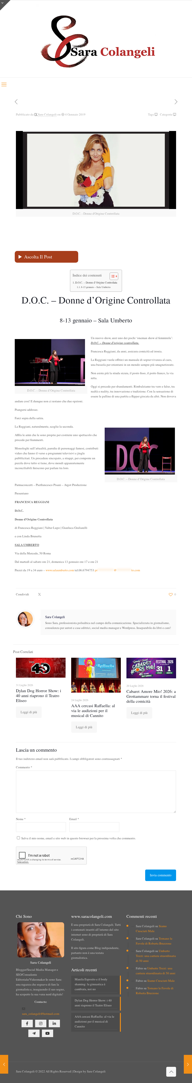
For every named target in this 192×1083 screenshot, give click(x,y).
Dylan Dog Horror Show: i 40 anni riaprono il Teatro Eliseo (38, 695)
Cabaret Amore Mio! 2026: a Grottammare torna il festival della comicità (151, 696)
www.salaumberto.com (60, 570)
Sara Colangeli (47, 114)
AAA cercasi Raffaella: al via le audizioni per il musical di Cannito (93, 710)
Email (74, 819)
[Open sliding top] (5, 5)
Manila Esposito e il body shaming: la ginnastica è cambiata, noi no (91, 984)
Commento (24, 767)
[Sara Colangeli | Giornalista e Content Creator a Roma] (96, 38)
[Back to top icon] (171, 1072)
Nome (21, 819)
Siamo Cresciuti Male (161, 980)
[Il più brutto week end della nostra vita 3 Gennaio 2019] (4, 1064)
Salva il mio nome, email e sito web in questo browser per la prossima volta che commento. (78, 838)
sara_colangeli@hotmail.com (40, 1014)
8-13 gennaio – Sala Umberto (96, 287)
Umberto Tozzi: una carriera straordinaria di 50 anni (156, 956)
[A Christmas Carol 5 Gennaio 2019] (188, 1064)
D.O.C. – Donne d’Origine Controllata (96, 282)
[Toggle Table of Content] (111, 276)
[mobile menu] (4, 84)
